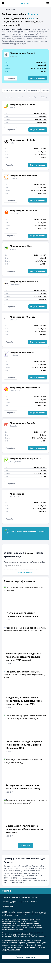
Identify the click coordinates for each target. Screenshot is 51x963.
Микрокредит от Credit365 (23, 352)
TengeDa (13, 426)
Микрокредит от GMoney (22, 317)
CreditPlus (14, 178)
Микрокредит (17, 494)
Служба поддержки (10, 902)
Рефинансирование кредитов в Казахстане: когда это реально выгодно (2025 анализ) (23, 657)
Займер (13, 107)
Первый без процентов (14, 90)
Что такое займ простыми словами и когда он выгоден (22, 614)
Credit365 (14, 355)
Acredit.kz (14, 213)
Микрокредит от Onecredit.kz (24, 281)
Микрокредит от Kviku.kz (22, 140)
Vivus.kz (13, 249)
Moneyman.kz (15, 461)
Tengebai (13, 56)
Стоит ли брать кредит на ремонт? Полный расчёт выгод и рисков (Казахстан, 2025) (25, 744)
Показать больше (25, 572)
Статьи (34, 902)
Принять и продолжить (25, 957)
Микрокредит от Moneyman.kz (25, 458)
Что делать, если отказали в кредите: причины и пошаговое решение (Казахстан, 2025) (24, 701)
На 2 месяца (33, 90)
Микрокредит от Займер (22, 104)
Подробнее (10, 78)
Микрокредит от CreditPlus (23, 175)
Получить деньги (37, 78)
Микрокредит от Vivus (21, 246)
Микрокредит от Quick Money (25, 387)
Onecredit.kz (15, 284)
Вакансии (26, 897)
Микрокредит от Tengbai (22, 53)
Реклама (35, 897)
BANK (25, 3)
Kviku (12, 143)
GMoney (13, 320)
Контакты (16, 897)
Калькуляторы (8, 906)
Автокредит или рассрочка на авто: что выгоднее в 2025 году (23, 787)
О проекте (6, 897)
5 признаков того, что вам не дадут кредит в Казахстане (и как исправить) (24, 829)
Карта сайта (24, 902)
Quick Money (15, 390)
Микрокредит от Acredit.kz (23, 210)
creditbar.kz (14, 497)
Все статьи (25, 845)
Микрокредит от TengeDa (22, 423)
